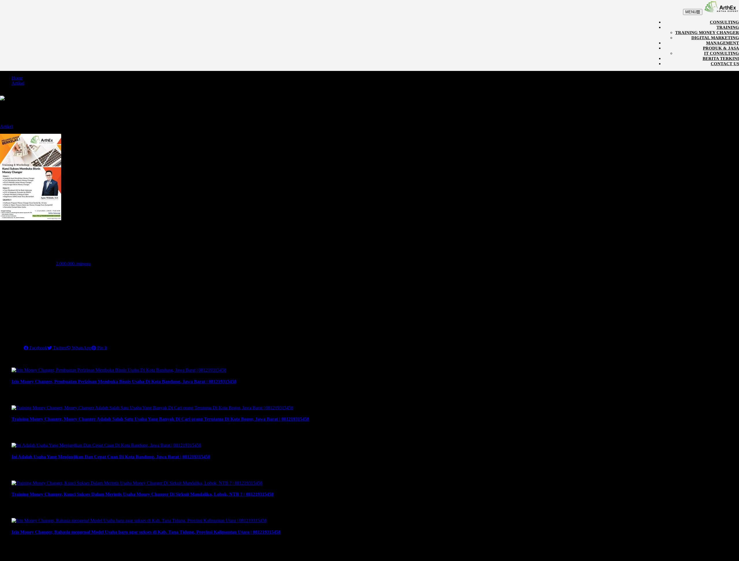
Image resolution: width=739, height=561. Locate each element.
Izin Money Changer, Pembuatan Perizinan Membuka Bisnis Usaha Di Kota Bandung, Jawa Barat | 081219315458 (124, 381)
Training (727, 27)
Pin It (101, 347)
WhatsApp (81, 347)
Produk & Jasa (721, 48)
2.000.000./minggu (73, 263)
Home (17, 78)
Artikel (18, 83)
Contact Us (725, 63)
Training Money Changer (707, 32)
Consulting (724, 22)
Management (722, 43)
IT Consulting (721, 53)
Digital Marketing (715, 37)
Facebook (37, 347)
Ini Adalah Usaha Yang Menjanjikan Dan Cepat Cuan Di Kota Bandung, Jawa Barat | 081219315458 (111, 456)
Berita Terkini (721, 58)
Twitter (59, 347)
